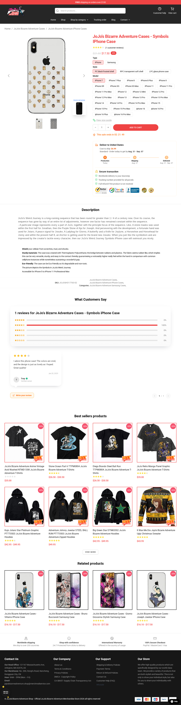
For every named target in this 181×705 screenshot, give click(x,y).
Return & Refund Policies (107, 673)
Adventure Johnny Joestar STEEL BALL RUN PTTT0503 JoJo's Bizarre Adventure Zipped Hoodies (68, 533)
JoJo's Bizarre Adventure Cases (29, 28)
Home (7, 28)
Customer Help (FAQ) (105, 681)
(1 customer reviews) (114, 48)
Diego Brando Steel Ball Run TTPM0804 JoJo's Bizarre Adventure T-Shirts (112, 469)
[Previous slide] (9, 76)
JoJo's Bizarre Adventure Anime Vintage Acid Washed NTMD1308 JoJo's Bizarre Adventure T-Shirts (24, 469)
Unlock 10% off (5, 692)
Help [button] (176, 701)
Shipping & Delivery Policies (108, 665)
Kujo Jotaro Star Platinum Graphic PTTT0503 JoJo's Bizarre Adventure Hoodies (22, 533)
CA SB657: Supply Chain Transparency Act (72, 681)
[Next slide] (84, 76)
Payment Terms (103, 669)
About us (58, 665)
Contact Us (101, 677)
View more (90, 552)
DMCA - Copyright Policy (65, 677)
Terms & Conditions (62, 669)
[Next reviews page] (168, 395)
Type (95, 58)
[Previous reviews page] (154, 395)
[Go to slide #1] (39, 124)
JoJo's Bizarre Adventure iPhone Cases (67, 28)
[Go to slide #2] (54, 124)
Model (95, 76)
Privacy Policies (61, 673)
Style (95, 67)
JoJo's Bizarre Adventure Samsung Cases (108, 285)
